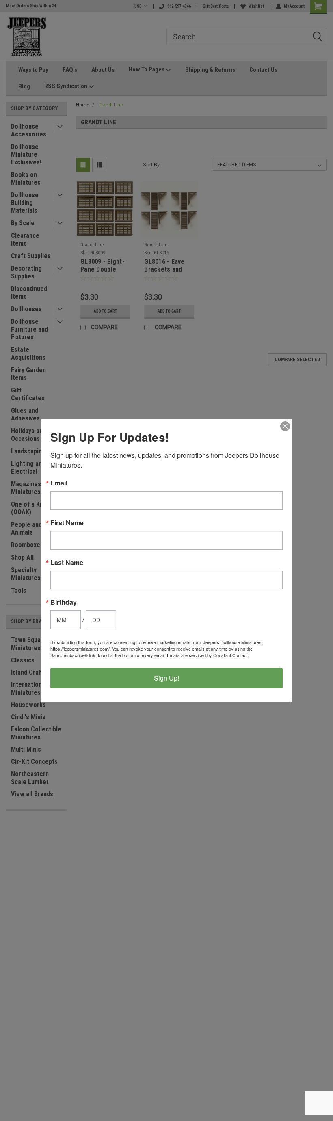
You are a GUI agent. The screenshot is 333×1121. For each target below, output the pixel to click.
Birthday (63, 602)
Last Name (66, 562)
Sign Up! (166, 678)
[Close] (285, 426)
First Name (67, 523)
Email (58, 483)
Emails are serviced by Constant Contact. (208, 655)
